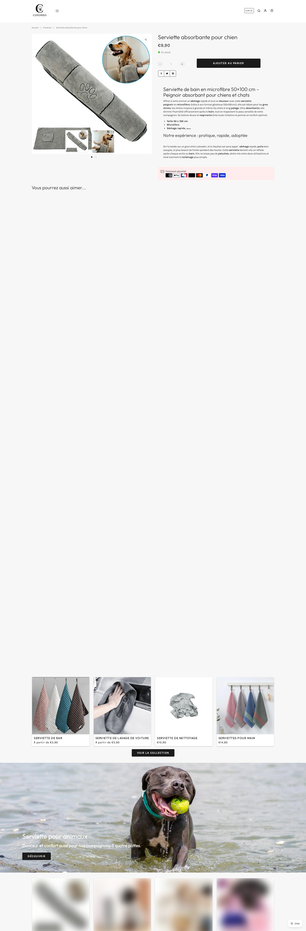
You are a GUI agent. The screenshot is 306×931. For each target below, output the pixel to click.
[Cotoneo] (40, 10)
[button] (91, 157)
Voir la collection (153, 752)
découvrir (37, 856)
